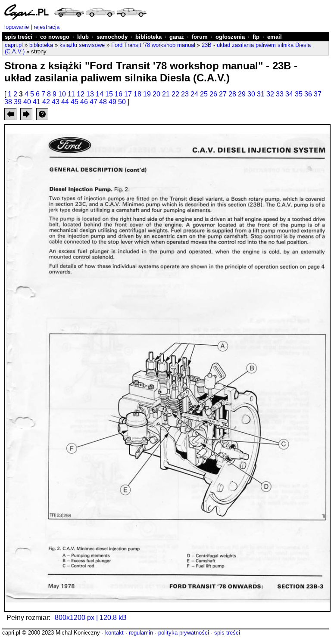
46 (84, 101)
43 (55, 101)
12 (80, 94)
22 (175, 94)
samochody (112, 37)
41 (37, 101)
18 (137, 94)
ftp (256, 37)
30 (251, 94)
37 (318, 94)
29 (242, 94)
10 (62, 94)
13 (90, 94)
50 (122, 101)
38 (8, 101)
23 (185, 94)
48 (103, 101)
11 (71, 94)
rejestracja (46, 27)
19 (147, 94)
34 (289, 94)
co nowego (54, 37)
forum (200, 37)
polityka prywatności (183, 632)
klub (83, 37)
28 (232, 94)
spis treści (18, 37)
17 (128, 94)
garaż (176, 37)
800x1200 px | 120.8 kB (91, 617)
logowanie (16, 27)
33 (280, 94)
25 (204, 94)
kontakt (114, 632)
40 (27, 101)
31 (261, 94)
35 (299, 94)
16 (118, 94)
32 (270, 94)
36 (308, 94)
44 (65, 101)
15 (109, 94)
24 (194, 94)
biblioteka (148, 37)
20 (156, 94)
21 (166, 94)
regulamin (141, 632)
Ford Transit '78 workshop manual (153, 45)
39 (18, 101)
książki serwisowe (82, 45)
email (274, 37)
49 (112, 101)
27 (223, 94)
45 (74, 101)
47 (93, 101)
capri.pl (14, 45)
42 (46, 101)
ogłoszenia (230, 37)
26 (213, 94)
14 (99, 94)
